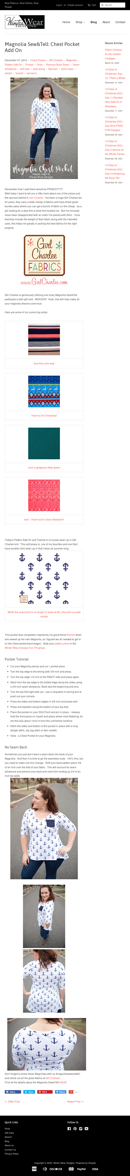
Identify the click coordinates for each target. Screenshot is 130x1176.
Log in (59, 4)
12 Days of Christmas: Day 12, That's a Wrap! (115, 73)
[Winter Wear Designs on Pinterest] (75, 1129)
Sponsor (53, 69)
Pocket (29, 64)
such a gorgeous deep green (44, 467)
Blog (94, 22)
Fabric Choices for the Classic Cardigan (113, 54)
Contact (120, 22)
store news (67, 69)
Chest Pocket (38, 60)
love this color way (44, 363)
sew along (39, 69)
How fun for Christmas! (44, 415)
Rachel (71, 635)
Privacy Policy (12, 1153)
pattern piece (62, 643)
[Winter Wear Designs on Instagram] (80, 1129)
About (106, 22)
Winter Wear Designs (64, 1162)
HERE (63, 1082)
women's (32, 73)
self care (25, 69)
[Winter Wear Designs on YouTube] (86, 1129)
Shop (79, 22)
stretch (8, 73)
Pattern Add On (13, 64)
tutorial (19, 73)
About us (9, 1145)
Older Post (14, 1101)
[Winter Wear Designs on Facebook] (69, 1129)
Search (8, 1136)
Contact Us (10, 1149)
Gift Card (9, 1132)
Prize (40, 64)
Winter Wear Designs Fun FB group (25, 648)
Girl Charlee (56, 60)
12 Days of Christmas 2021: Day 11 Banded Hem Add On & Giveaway (114, 97)
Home (66, 22)
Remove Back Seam (57, 64)
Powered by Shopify (86, 1162)
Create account (75, 4)
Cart (94, 4)
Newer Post (73, 1101)
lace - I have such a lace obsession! (44, 519)
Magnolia (71, 60)
